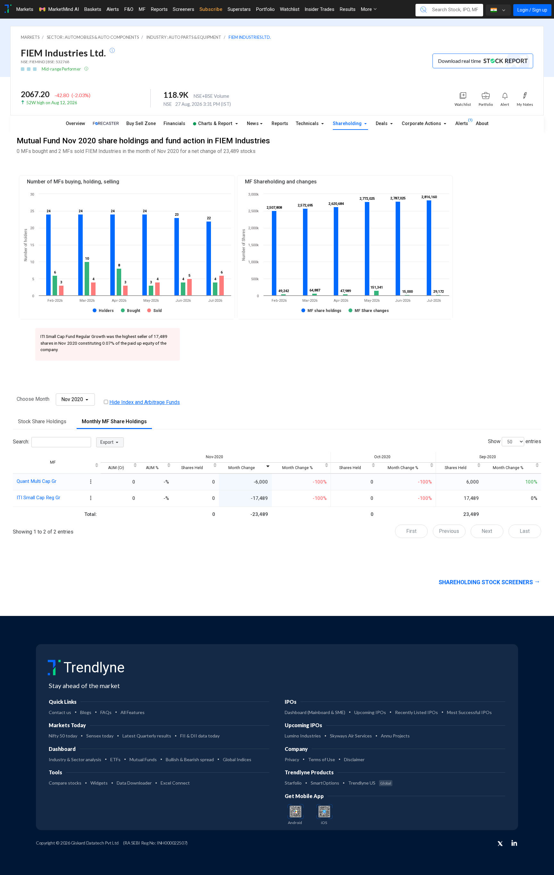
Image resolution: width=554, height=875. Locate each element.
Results (348, 9)
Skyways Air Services (351, 735)
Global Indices (237, 759)
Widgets (99, 783)
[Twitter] (500, 844)
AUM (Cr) (116, 468)
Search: (21, 442)
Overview (75, 123)
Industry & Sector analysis (75, 759)
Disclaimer (354, 759)
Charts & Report (215, 123)
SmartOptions (325, 783)
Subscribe (210, 9)
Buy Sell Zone (141, 123)
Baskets (92, 9)
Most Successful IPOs (469, 712)
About (482, 123)
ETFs (115, 759)
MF (142, 9)
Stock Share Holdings (42, 421)
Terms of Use (321, 759)
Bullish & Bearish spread (190, 759)
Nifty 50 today (63, 735)
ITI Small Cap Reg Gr (38, 498)
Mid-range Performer (61, 69)
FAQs (106, 712)
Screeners (183, 9)
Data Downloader (134, 783)
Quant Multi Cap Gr (36, 481)
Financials (174, 123)
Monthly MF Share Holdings (114, 421)
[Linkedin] (514, 843)
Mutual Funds (143, 759)
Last (525, 531)
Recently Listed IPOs (416, 712)
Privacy (292, 759)
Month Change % (297, 468)
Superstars (239, 9)
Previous (449, 531)
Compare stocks (65, 783)
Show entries (514, 442)
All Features (133, 712)
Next (487, 531)
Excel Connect (175, 783)
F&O (128, 9)
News (253, 123)
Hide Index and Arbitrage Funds (144, 402)
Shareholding (348, 123)
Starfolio (293, 783)
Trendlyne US (369, 783)
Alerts (112, 9)
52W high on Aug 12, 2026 (51, 102)
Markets (24, 9)
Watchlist (289, 9)
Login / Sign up (532, 10)
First (411, 531)
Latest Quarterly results (146, 735)
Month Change (241, 468)
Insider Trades (319, 9)
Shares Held (192, 468)
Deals (382, 123)
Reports (159, 9)
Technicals (308, 123)
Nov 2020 (72, 399)
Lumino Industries (303, 735)
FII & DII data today (200, 735)
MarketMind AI (63, 9)
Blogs (85, 712)
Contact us (60, 712)
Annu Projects (395, 735)
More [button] (367, 9)
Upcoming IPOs (370, 712)
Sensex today (99, 735)
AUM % (152, 468)
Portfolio (265, 9)
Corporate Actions (422, 123)
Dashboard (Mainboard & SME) (315, 712)
